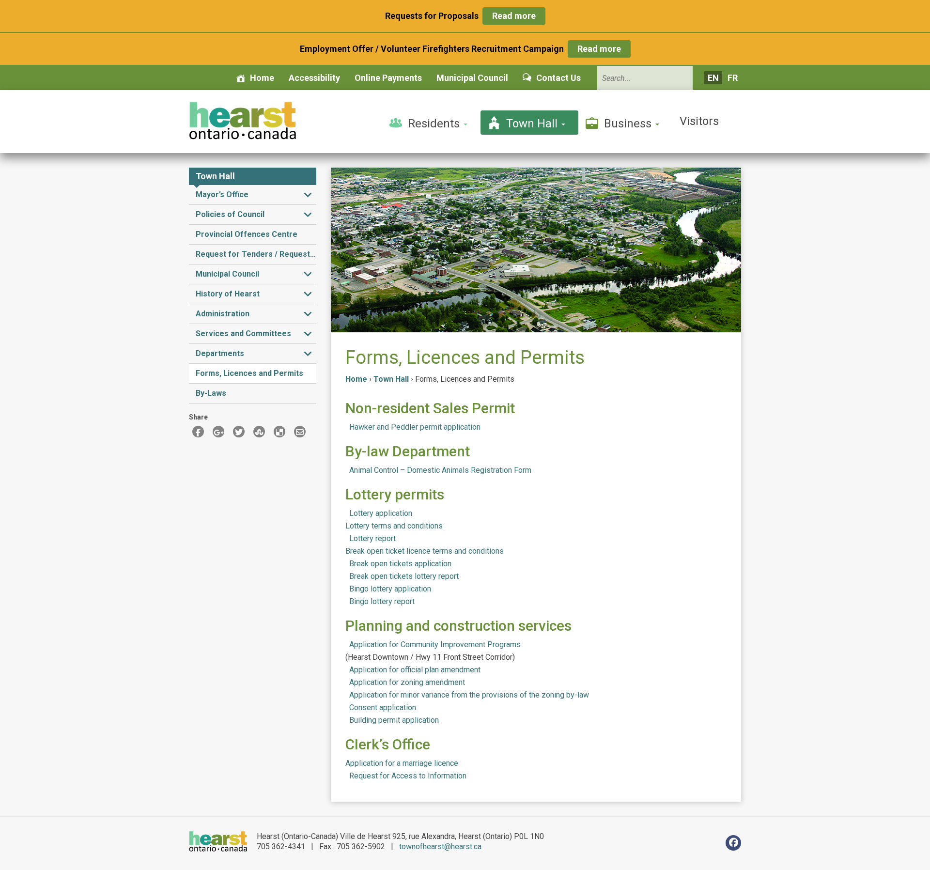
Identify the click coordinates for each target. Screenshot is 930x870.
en (713, 78)
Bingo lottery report (382, 601)
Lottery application (380, 513)
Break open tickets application (400, 563)
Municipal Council (472, 78)
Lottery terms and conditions (394, 525)
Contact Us (558, 78)
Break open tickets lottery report (404, 576)
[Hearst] (242, 121)
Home (262, 78)
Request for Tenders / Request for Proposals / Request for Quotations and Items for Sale (256, 254)
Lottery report (372, 538)
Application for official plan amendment (414, 669)
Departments (220, 353)
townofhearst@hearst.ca (440, 846)
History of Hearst (228, 293)
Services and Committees (243, 333)
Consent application (382, 707)
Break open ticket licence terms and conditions (424, 551)
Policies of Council (230, 214)
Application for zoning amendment (407, 682)
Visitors (699, 121)
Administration (222, 313)
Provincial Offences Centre (246, 234)
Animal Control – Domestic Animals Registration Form (440, 470)
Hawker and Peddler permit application (414, 427)
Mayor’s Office (222, 194)
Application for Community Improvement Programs (435, 644)
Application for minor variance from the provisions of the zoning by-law (469, 694)
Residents (435, 123)
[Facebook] (733, 843)
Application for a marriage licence (401, 763)
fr (733, 78)
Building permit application (394, 720)
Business (629, 123)
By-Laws (211, 393)
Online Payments (388, 78)
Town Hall (533, 123)
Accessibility (314, 78)
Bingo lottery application (390, 588)
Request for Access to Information (407, 775)
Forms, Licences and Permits (249, 373)
